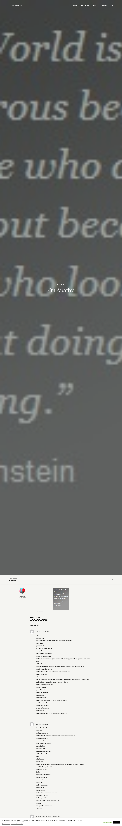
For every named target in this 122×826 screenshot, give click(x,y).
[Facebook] (31, 620)
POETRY (95, 6)
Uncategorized (61, 284)
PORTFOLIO (85, 6)
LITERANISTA (15, 5)
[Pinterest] (38, 620)
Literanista (39, 612)
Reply (91, 632)
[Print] (43, 620)
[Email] (41, 620)
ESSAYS (104, 6)
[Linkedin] (36, 620)
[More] (46, 620)
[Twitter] (33, 620)
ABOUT (75, 6)
